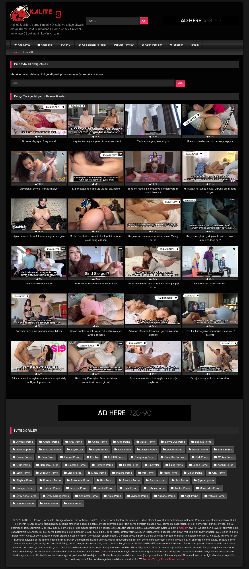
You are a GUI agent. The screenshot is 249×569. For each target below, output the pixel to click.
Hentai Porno (130, 464)
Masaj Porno (98, 472)
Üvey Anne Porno (26, 495)
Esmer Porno (24, 457)
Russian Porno (131, 480)
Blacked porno (24, 449)
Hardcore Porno (49, 464)
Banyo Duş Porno (175, 441)
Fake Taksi (48, 457)
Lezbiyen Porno (49, 472)
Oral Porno (218, 472)
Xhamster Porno (88, 495)
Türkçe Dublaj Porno (164, 559)
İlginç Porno (176, 464)
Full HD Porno (116, 457)
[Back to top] (238, 558)
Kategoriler (47, 44)
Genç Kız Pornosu (174, 457)
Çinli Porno (124, 449)
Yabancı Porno (166, 495)
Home (16, 52)
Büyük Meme (100, 449)
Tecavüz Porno (78, 488)
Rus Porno (106, 480)
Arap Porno (123, 441)
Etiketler (178, 44)
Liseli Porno (74, 472)
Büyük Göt (77, 449)
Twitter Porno (182, 488)
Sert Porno (181, 480)
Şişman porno (206, 480)
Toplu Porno (130, 488)
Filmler (94, 457)
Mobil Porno (171, 472)
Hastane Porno (77, 464)
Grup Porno (23, 464)
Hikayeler (153, 464)
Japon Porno (200, 464)
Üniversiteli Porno (210, 488)
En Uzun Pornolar (151, 44)
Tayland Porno (51, 488)
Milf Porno (148, 472)
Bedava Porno (203, 441)
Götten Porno (226, 457)
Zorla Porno (74, 503)
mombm (183, 527)
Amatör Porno (51, 441)
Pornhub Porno (52, 480)
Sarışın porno (157, 480)
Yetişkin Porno (216, 495)
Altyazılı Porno (24, 441)
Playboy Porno (24, 480)
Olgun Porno (195, 472)
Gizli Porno (201, 457)
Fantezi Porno (72, 457)
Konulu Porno (225, 464)
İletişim (195, 44)
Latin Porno (23, 472)
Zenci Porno (51, 503)
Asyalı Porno (147, 441)
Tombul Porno (105, 488)
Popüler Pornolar (124, 44)
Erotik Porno (225, 449)
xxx (100, 555)
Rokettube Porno (80, 480)
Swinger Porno (24, 488)
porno (181, 559)
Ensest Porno (200, 449)
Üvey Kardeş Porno (57, 495)
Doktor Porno (174, 449)
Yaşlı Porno (191, 495)
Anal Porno (75, 441)
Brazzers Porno (52, 449)
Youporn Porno (25, 503)
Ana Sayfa (24, 44)
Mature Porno (124, 472)
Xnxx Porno (114, 495)
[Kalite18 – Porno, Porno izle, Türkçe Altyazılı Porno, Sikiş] (36, 14)
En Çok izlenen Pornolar (92, 44)
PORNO (66, 44)
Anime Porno (99, 441)
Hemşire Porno (104, 464)
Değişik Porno (149, 449)
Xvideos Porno (139, 495)
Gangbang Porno (144, 457)
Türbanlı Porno (156, 488)
